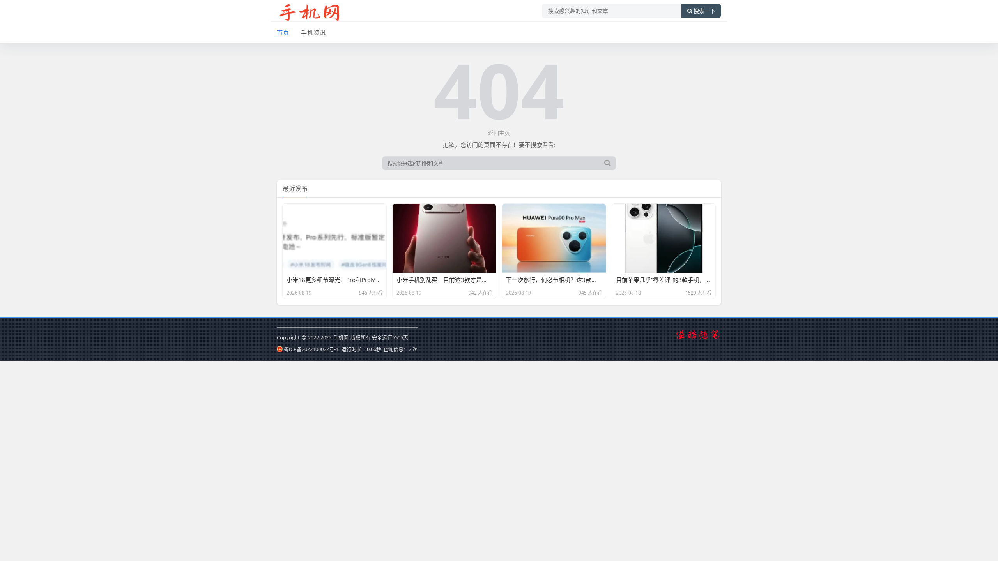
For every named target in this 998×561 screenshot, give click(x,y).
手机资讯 (313, 32)
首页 (283, 32)
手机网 (341, 337)
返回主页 (499, 132)
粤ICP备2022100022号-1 (311, 349)
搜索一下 (704, 11)
